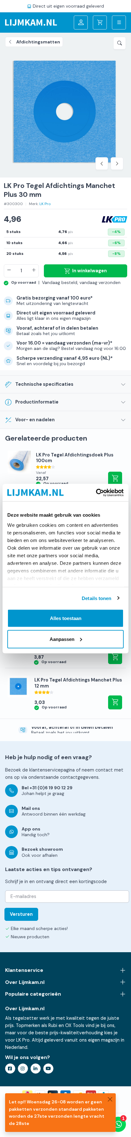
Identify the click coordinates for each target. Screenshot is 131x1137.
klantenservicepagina (52, 770)
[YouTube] (48, 1068)
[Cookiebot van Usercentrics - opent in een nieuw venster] (96, 492)
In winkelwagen (89, 271)
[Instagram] (23, 1068)
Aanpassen (62, 639)
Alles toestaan (65, 618)
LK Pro (45, 203)
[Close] (110, 1099)
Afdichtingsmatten (38, 42)
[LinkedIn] (36, 1068)
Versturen (21, 914)
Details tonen (96, 598)
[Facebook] (10, 1068)
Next (117, 164)
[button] (119, 43)
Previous (102, 164)
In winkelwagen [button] (115, 657)
